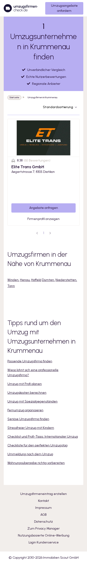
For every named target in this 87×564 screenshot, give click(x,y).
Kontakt (43, 501)
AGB (43, 515)
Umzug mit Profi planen (24, 384)
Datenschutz (43, 522)
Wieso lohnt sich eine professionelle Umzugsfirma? (32, 372)
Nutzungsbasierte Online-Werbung (43, 535)
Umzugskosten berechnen (26, 393)
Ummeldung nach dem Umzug (30, 454)
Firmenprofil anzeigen (43, 219)
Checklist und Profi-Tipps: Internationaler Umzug (42, 437)
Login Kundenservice (44, 542)
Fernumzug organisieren (25, 410)
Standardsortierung (58, 107)
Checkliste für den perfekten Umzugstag (37, 445)
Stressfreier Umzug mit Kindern (30, 428)
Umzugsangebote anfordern (64, 8)
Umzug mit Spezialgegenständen (32, 401)
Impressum (43, 508)
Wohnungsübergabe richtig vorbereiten (36, 463)
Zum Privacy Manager (43, 528)
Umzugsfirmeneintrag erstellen (43, 494)
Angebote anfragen (43, 208)
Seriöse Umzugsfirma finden (28, 419)
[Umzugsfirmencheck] (21, 8)
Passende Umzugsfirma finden (29, 361)
